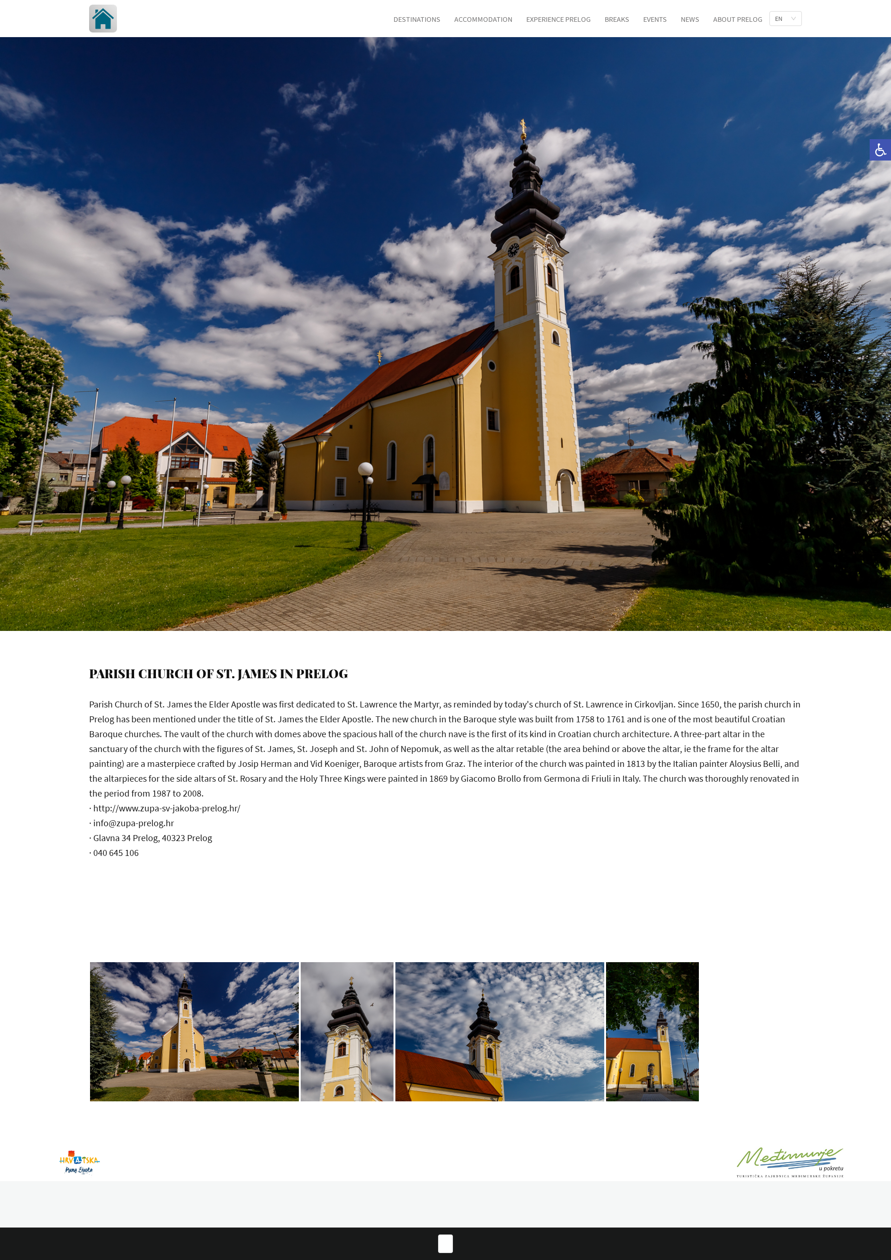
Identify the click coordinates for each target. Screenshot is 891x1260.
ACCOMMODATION (483, 19)
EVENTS (655, 19)
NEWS (690, 19)
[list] (785, 18)
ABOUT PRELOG (737, 19)
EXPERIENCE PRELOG (558, 19)
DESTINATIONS (417, 19)
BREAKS (617, 19)
